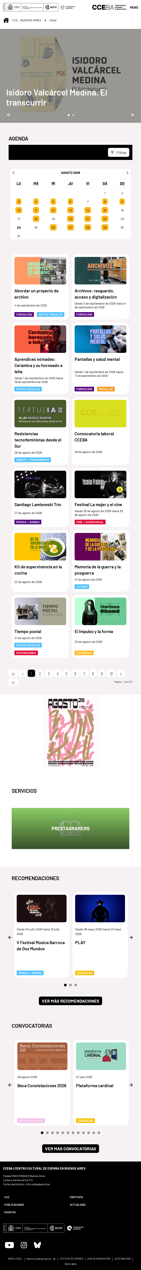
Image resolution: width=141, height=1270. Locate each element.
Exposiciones (26, 653)
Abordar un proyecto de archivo (36, 293)
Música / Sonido (28, 522)
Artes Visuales (51, 314)
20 (70, 219)
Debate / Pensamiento (32, 460)
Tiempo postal (27, 631)
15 (105, 210)
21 (87, 219)
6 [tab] (68, 1133)
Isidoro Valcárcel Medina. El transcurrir (56, 97)
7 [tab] (73, 1133)
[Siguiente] (127, 173)
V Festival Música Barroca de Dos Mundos (41, 945)
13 (70, 210)
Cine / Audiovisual (90, 522)
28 (87, 227)
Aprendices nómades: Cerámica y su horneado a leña (38, 365)
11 (36, 210)
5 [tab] (62, 1133)
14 (87, 210)
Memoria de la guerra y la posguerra (98, 569)
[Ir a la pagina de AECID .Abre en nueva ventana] (51, 7)
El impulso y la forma (94, 631)
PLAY (80, 942)
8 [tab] (78, 1133)
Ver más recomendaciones (70, 1000)
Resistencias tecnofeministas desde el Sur (37, 439)
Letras (81, 586)
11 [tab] (93, 1133)
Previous (8, 114)
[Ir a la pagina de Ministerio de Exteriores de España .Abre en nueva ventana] (23, 7)
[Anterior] (13, 173)
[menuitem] (34, 1197)
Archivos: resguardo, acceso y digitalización (96, 293)
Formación (24, 314)
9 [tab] (83, 1133)
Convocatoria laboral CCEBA (94, 436)
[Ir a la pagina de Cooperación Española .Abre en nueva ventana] (67, 7)
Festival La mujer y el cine (98, 504)
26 (53, 227)
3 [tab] (75, 985)
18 (36, 219)
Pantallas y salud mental (97, 359)
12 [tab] (99, 1133)
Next (132, 114)
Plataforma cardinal (94, 1085)
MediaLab (106, 389)
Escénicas (84, 653)
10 (18, 210)
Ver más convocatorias (70, 1148)
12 (53, 210)
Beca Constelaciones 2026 (41, 1085)
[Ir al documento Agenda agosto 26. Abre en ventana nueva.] (70, 732)
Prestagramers (70, 828)
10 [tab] (88, 1133)
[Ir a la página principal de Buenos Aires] (109, 7)
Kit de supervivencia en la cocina (38, 569)
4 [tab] (57, 1133)
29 (104, 227)
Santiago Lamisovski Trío (37, 504)
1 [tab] (68, 115)
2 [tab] (72, 115)
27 (70, 227)
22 (104, 219)
